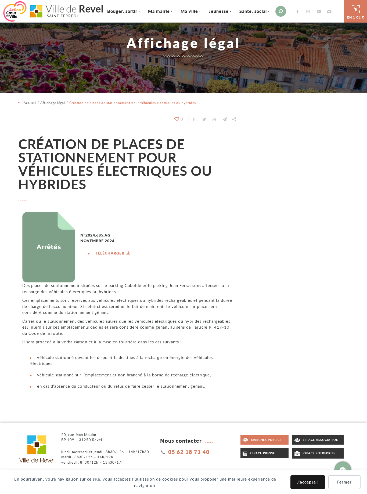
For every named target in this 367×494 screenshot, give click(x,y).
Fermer (344, 482)
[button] (328, 11)
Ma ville (189, 11)
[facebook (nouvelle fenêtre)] (298, 11)
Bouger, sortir (122, 11)
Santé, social (253, 11)
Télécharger (110, 253)
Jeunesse (219, 11)
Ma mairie (159, 11)
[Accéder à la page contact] (343, 470)
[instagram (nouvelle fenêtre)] (309, 11)
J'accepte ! (308, 482)
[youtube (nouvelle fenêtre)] (320, 11)
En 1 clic (355, 17)
